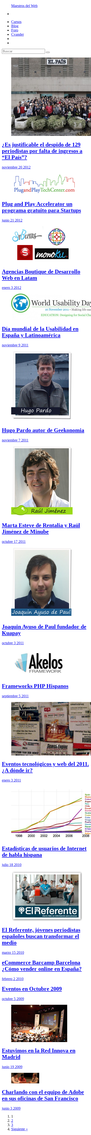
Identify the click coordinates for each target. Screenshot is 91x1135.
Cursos (16, 22)
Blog (14, 26)
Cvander (17, 34)
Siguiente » (19, 1129)
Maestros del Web (24, 6)
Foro (14, 30)
